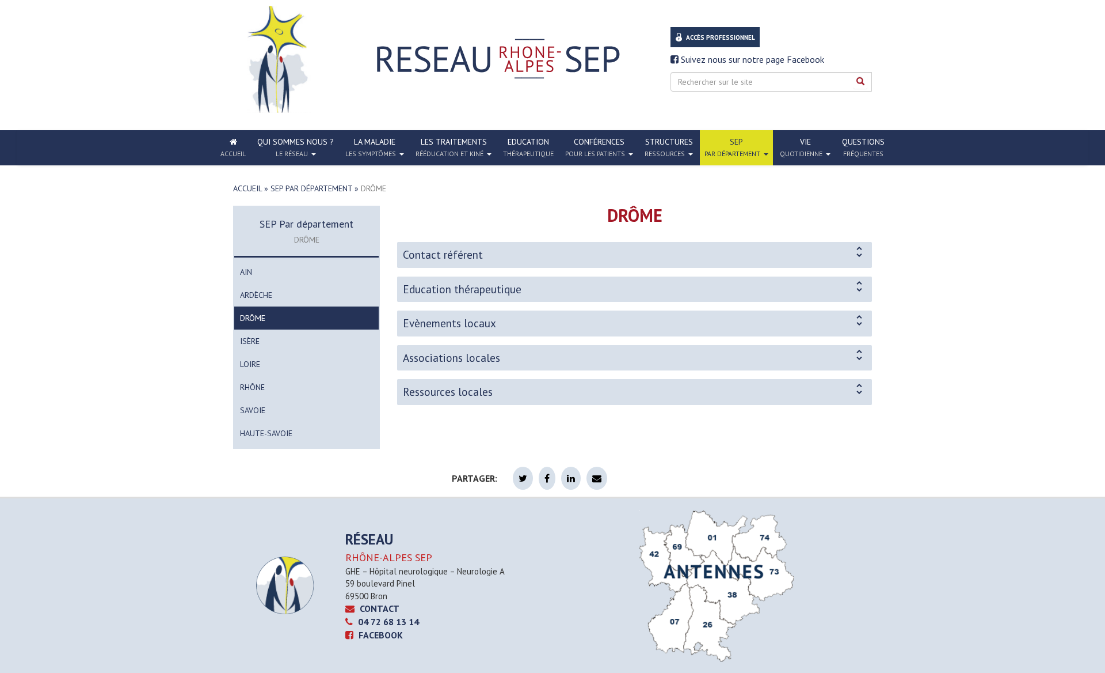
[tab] (634, 255)
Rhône (252, 387)
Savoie (252, 410)
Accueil (247, 188)
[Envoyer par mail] (596, 478)
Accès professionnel (720, 37)
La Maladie (370, 147)
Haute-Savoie (266, 433)
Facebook (379, 635)
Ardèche (256, 295)
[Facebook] (547, 478)
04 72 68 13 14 (387, 621)
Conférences (595, 147)
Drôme (252, 318)
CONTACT (378, 608)
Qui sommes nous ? (295, 147)
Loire (250, 364)
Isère (250, 341)
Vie (801, 147)
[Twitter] (523, 478)
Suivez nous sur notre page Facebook (751, 59)
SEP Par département (311, 188)
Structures (669, 147)
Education (528, 147)
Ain (246, 272)
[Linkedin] (571, 478)
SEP (732, 147)
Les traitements (451, 147)
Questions (863, 147)
